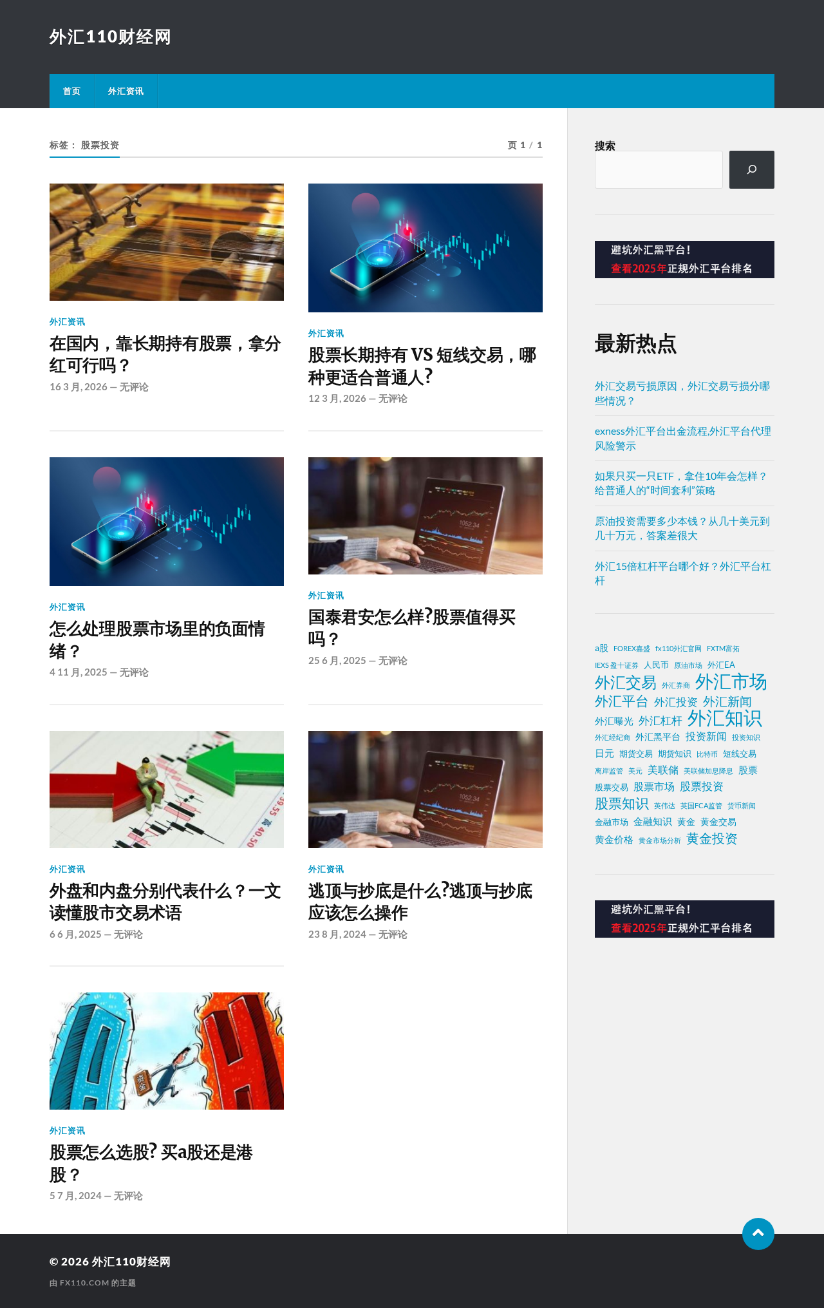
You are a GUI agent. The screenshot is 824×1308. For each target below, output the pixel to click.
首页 (72, 91)
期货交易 (636, 754)
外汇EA (721, 665)
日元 (604, 753)
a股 (601, 647)
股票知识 (622, 803)
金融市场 (611, 822)
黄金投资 (712, 838)
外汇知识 (725, 717)
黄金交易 (718, 821)
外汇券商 (676, 685)
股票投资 (702, 786)
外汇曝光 (614, 720)
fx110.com (84, 1282)
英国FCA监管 (701, 805)
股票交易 (611, 787)
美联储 (663, 769)
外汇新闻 (727, 701)
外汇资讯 (126, 91)
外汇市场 (731, 680)
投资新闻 (706, 736)
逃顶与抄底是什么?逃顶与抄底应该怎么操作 (420, 901)
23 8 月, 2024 (337, 934)
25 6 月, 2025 (337, 660)
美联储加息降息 (708, 770)
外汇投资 (676, 701)
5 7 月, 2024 (76, 1195)
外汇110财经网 (111, 36)
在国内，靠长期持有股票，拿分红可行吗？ (165, 354)
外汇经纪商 (612, 737)
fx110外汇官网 (678, 648)
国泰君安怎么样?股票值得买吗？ (412, 628)
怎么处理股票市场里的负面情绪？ (157, 639)
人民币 (656, 665)
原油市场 (688, 665)
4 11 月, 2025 (79, 672)
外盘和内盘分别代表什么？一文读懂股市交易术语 (165, 901)
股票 (748, 769)
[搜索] (752, 170)
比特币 (707, 754)
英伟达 (664, 805)
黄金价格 (614, 839)
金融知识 (652, 821)
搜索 (605, 145)
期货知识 (674, 754)
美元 (635, 770)
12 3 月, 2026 (337, 398)
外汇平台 (622, 700)
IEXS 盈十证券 (617, 665)
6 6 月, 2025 (76, 934)
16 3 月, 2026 (79, 386)
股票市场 (654, 786)
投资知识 (746, 737)
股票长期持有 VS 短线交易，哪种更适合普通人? (422, 366)
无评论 (134, 386)
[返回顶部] (758, 1234)
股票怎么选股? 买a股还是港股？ (151, 1163)
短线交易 (739, 754)
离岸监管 (609, 770)
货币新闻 (741, 805)
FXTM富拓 (723, 648)
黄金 (686, 821)
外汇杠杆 (660, 720)
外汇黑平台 (657, 736)
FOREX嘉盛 (631, 648)
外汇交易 (626, 682)
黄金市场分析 (660, 840)
